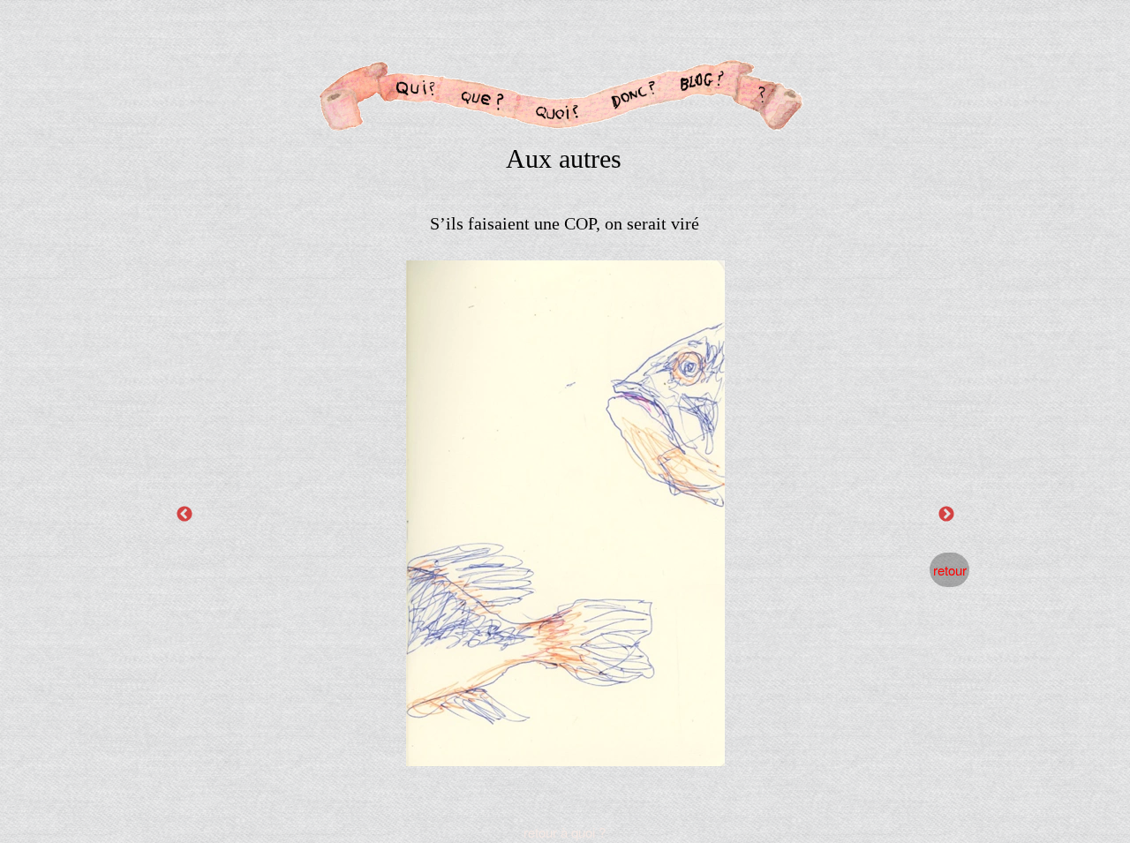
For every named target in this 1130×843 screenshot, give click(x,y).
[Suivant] (946, 514)
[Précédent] (184, 514)
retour (950, 570)
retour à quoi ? (565, 832)
